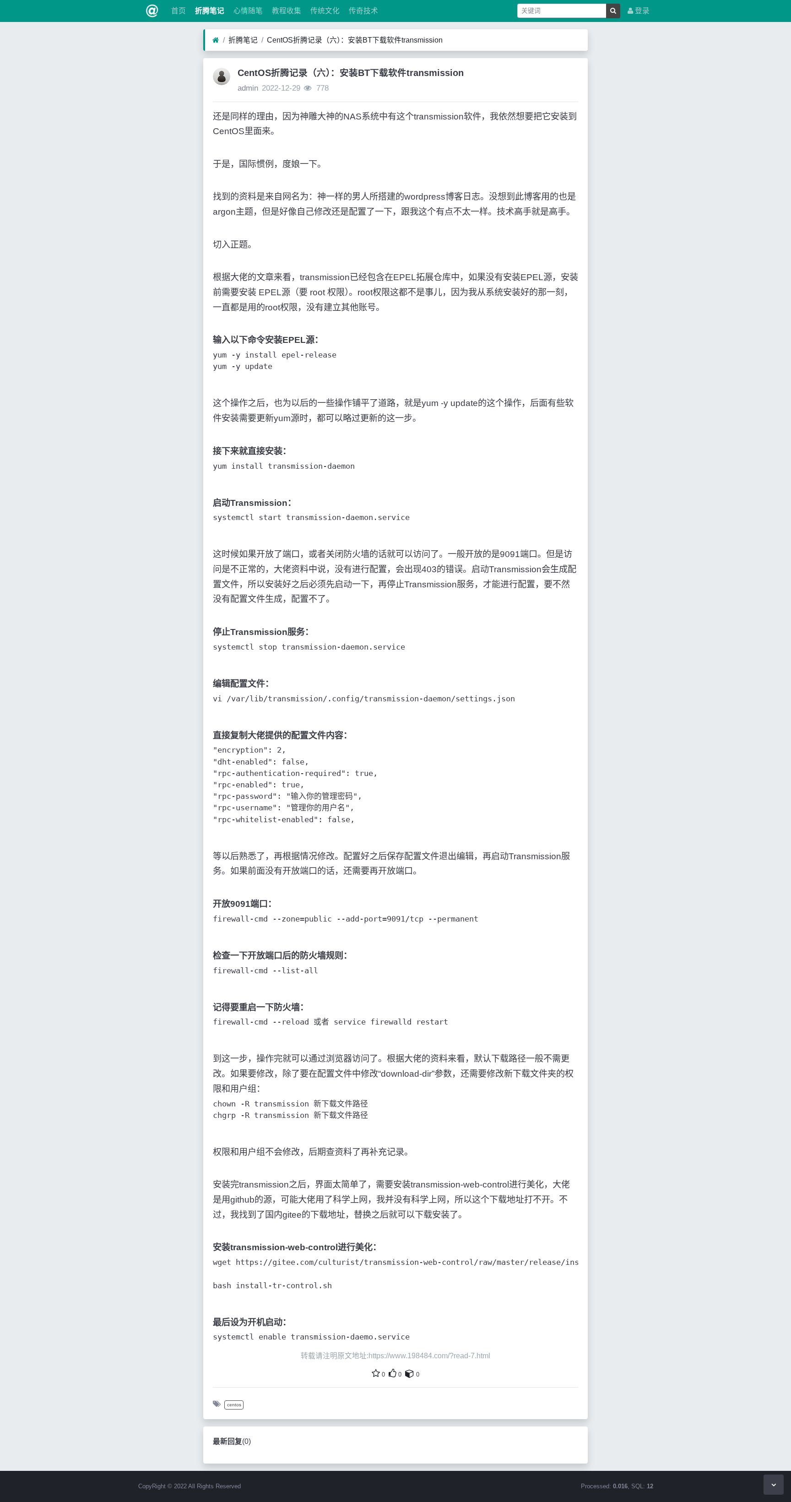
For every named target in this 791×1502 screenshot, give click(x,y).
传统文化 (324, 11)
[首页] (215, 40)
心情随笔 (247, 11)
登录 (641, 11)
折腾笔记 (208, 11)
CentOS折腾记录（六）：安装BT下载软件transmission (355, 40)
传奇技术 (362, 11)
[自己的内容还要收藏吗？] (409, 1373)
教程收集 (285, 11)
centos (234, 1404)
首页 (177, 11)
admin (248, 88)
